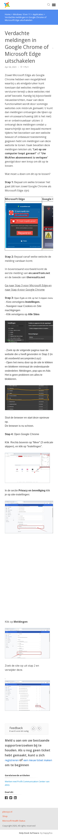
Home (8, 14)
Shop (5, 816)
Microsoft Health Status (13, 820)
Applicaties (38, 14)
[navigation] (54, 5)
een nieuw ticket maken (38, 760)
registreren (12, 760)
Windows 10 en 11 (22, 14)
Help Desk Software (29, 833)
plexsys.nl (7, 811)
